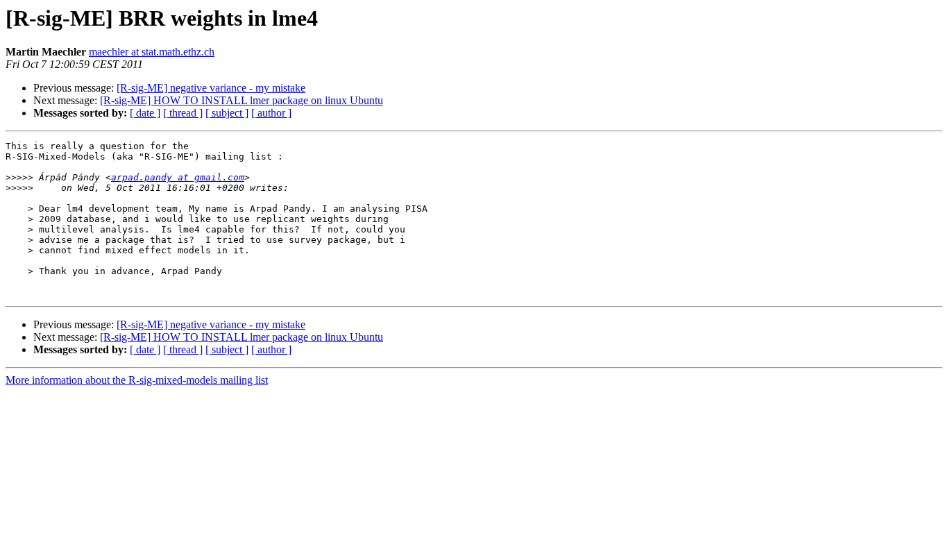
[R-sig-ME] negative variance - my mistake (211, 88)
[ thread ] (183, 113)
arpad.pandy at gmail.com (177, 177)
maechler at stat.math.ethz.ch (151, 52)
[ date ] (145, 113)
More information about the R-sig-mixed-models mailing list (137, 380)
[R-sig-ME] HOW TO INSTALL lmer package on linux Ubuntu (241, 100)
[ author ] (271, 113)
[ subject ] (226, 113)
